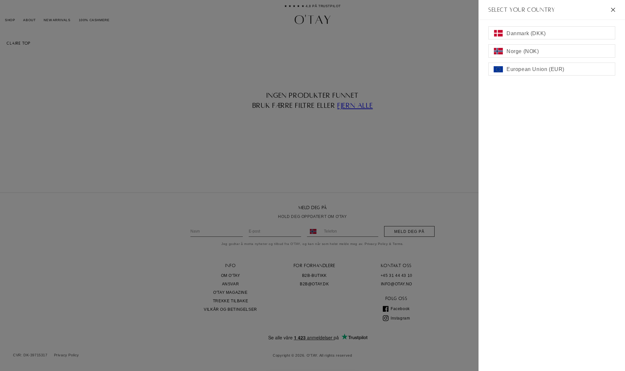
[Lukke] (613, 10)
